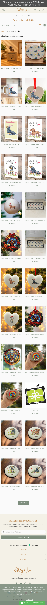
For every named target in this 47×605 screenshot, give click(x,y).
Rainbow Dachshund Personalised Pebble (35, 372)
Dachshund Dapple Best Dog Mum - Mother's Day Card (11, 182)
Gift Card (35, 410)
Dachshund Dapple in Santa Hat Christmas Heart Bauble (11, 334)
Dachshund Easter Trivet (35, 68)
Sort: (3, 31)
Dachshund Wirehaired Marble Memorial (11, 448)
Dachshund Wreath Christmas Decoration (35, 334)
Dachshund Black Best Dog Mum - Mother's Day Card (35, 182)
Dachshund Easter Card (11, 144)
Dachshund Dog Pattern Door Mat (35, 258)
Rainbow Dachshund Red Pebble (11, 410)
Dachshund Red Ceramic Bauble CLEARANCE (11, 220)
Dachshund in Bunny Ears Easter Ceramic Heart (35, 106)
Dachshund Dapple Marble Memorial (11, 486)
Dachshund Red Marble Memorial (35, 448)
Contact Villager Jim (33, 603)
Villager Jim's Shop (23, 10)
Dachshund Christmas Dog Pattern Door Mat (35, 220)
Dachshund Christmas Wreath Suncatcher (11, 258)
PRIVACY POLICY (17, 600)
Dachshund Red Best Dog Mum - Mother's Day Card (35, 144)
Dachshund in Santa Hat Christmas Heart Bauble (35, 296)
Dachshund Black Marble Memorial (35, 486)
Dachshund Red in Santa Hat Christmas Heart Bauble (11, 296)
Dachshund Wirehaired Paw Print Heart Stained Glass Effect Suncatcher (11, 372)
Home (18, 15)
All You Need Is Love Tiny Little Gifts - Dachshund (11, 68)
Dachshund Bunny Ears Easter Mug (11, 106)
